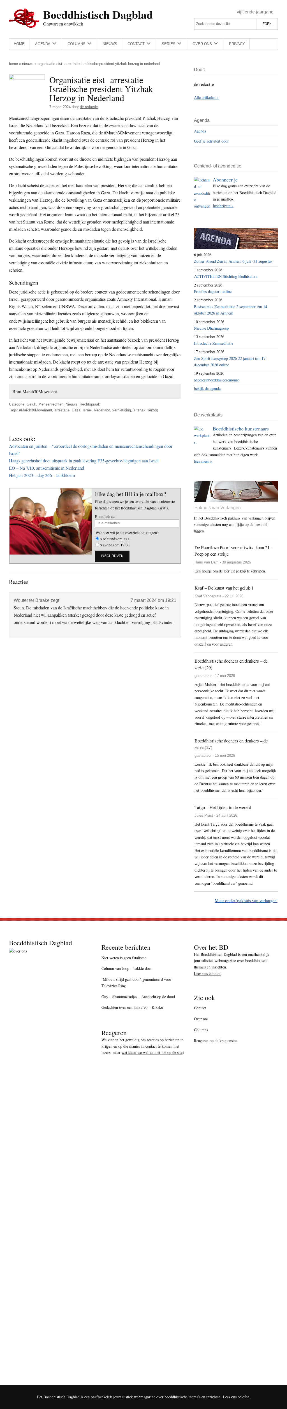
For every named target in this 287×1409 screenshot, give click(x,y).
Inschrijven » (223, 205)
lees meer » (203, 461)
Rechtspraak (90, 404)
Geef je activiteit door (211, 141)
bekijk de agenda (207, 388)
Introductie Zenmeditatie (213, 343)
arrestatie (62, 410)
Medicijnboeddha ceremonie (216, 380)
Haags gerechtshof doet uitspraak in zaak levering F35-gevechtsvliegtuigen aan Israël (84, 461)
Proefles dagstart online (213, 291)
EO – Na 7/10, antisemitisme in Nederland (46, 468)
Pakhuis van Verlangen (218, 507)
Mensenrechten (50, 404)
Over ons (201, 1018)
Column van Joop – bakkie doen (126, 968)
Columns (201, 1029)
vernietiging (121, 410)
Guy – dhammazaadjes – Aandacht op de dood (138, 996)
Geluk (31, 404)
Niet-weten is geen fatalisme (123, 957)
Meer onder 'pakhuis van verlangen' (246, 900)
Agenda (200, 131)
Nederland (102, 410)
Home (13, 64)
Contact (200, 1007)
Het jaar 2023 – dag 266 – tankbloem (42, 475)
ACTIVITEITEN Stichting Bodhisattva (225, 276)
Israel (87, 410)
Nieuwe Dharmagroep (211, 328)
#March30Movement (35, 410)
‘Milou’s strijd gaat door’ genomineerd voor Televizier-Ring (136, 982)
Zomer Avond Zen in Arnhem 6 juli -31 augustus (233, 261)
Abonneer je (225, 179)
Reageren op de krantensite (215, 1040)
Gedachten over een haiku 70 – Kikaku (132, 1007)
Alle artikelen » (206, 97)
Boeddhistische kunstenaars (241, 428)
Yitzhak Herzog (145, 410)
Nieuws (27, 64)
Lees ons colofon (207, 973)
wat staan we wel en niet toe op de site (152, 1052)
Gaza (76, 410)
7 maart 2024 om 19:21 (153, 600)
